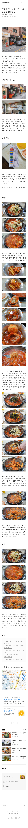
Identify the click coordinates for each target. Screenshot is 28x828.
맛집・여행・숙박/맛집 (7, 15)
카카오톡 (16, 811)
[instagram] (12, 818)
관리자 (20, 811)
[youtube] (16, 818)
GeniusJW (6, 2)
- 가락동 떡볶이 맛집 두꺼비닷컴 (13, 659)
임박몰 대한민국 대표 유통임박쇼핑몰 (9, 711)
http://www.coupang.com (10, 697)
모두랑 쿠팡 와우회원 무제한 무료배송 (13, 700)
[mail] (19, 818)
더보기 (24, 730)
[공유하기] (7, 723)
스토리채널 (10, 811)
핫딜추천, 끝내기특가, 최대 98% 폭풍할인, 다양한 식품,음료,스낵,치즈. (9, 714)
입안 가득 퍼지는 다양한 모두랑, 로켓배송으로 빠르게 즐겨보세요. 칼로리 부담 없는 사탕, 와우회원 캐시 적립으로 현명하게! (14, 702)
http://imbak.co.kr (8, 708)
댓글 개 (4, 768)
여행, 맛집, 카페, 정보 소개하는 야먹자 (10, 782)
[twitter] (9, 818)
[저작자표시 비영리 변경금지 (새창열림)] (20, 723)
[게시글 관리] (9, 723)
